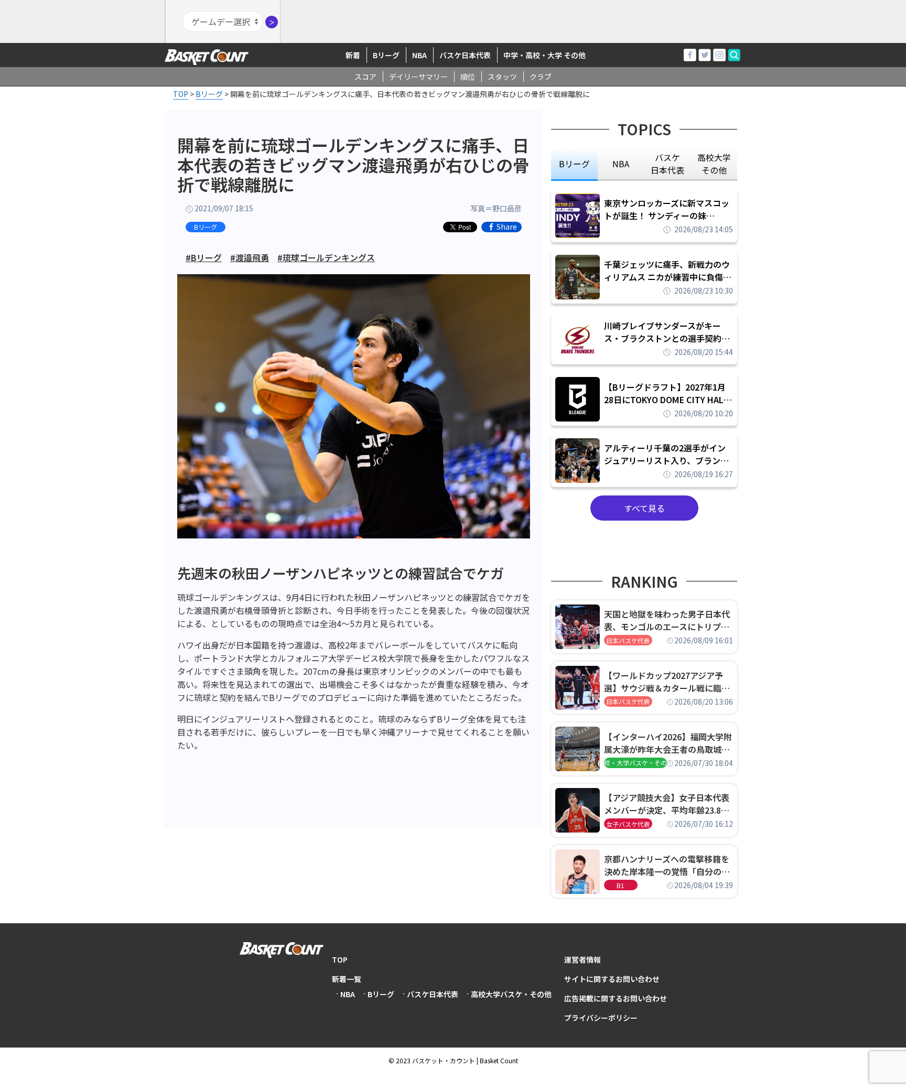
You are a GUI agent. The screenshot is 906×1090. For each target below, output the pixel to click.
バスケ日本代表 (465, 55)
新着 (353, 55)
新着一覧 (346, 979)
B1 (620, 885)
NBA (419, 55)
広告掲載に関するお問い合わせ (615, 998)
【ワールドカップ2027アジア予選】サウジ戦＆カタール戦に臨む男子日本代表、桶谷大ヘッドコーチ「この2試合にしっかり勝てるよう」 (667, 681)
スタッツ (502, 76)
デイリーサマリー (418, 76)
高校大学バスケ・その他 (511, 994)
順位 (467, 76)
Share (507, 227)
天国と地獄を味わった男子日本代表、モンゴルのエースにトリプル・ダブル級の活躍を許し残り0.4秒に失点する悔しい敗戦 (668, 620)
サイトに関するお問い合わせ (612, 979)
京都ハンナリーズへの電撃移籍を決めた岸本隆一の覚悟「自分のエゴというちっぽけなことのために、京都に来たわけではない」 (667, 865)
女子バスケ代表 (628, 823)
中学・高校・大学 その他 (544, 55)
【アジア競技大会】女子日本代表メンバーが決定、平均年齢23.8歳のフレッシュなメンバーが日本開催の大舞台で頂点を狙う (667, 803)
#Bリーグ (204, 257)
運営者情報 (582, 959)
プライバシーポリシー (601, 1017)
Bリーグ (386, 55)
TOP (340, 959)
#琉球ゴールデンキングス (326, 257)
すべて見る (644, 508)
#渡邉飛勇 (249, 257)
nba (620, 163)
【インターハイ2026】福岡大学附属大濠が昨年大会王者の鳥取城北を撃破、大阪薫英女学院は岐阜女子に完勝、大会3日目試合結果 (668, 743)
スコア (365, 76)
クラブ (541, 76)
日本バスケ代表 (628, 640)
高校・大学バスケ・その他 (635, 762)
